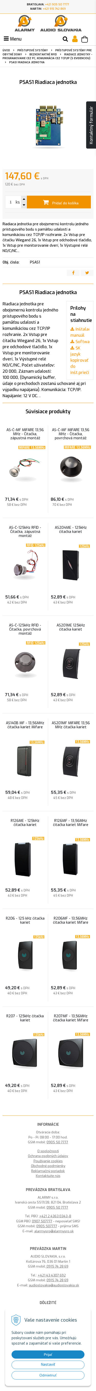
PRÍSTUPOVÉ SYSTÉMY (32, 50)
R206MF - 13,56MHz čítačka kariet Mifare (70, 920)
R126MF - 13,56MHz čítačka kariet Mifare (70, 822)
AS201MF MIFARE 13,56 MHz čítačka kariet (71, 725)
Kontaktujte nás (48, 1176)
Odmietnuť (48, 1375)
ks (18, 202)
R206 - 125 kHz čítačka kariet (25, 920)
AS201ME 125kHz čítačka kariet (71, 627)
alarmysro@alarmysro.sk (54, 1231)
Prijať (48, 1354)
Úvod (6, 50)
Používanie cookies (48, 1161)
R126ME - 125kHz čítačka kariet (25, 822)
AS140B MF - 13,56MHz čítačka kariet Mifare (25, 725)
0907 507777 (42, 1221)
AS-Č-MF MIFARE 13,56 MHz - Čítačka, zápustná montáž (25, 434)
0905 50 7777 (57, 1142)
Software (85, 341)
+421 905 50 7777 (57, 4)
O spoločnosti (48, 1151)
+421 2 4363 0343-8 (55, 1216)
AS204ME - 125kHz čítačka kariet (71, 529)
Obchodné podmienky (48, 1166)
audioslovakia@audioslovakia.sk (54, 1285)
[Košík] (87, 40)
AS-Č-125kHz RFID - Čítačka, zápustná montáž (25, 531)
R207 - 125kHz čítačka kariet (25, 1018)
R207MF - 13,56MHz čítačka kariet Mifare (70, 1018)
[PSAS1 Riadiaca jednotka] (48, 128)
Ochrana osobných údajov (48, 1156)
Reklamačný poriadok (48, 1171)
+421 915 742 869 (54, 9)
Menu (15, 39)
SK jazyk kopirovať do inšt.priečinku (83, 360)
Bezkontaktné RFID (43, 54)
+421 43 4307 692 (52, 1275)
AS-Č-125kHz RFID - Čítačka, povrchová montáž (25, 629)
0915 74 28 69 (57, 1266)
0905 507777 (46, 1226)
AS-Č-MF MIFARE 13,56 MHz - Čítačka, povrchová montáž (70, 434)
